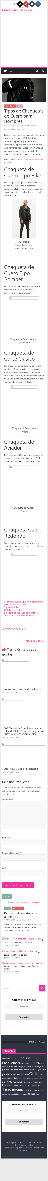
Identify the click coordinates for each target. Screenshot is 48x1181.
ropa (15, 1085)
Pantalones (7, 1078)
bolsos (25, 1058)
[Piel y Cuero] (5, 71)
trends (10, 1094)
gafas (41, 1067)
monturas (20, 1074)
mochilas (22, 1070)
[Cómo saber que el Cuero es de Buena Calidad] (23, 963)
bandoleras (16, 1059)
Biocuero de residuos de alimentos (17, 10)
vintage (23, 1094)
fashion (36, 1067)
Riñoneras (7, 1084)
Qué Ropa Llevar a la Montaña (20, 768)
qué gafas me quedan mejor (34, 1082)
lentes (13, 1070)
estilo (11, 1066)
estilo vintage (18, 1067)
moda (27, 1070)
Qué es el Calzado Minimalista (19, 615)
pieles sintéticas (36, 1079)
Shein (24, 511)
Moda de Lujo (35, 1070)
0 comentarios (35, 125)
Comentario (8, 799)
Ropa (20, 106)
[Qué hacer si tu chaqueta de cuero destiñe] (21, 938)
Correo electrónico (11, 852)
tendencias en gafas (30, 1090)
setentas (39, 1085)
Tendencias (12, 1089)
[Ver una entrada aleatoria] (43, 71)
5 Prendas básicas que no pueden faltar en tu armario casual (24, 603)
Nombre (6, 837)
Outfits (35, 1073)
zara (37, 1094)
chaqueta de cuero (38, 1059)
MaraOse (22, 125)
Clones (21, 1063)
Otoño (26, 1074)
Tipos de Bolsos (12, 607)
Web (4, 868)
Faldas (30, 1066)
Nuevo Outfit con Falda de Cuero (22, 689)
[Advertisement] (24, 42)
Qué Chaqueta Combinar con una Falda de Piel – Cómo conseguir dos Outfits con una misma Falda (23, 731)
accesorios (6, 1058)
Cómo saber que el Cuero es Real (22, 953)
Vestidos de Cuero (14, 628)
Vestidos (16, 1094)
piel (14, 1078)
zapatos (30, 1093)
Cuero (7, 908)
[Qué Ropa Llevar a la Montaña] (24, 744)
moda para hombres (23, 129)
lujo (16, 1070)
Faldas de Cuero (35, 640)
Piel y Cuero (9, 106)
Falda (25, 1067)
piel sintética (9, 1081)
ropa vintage (31, 1085)
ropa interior (22, 1085)
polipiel (20, 1082)
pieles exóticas (23, 1078)
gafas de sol (6, 1070)
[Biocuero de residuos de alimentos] (24, 902)
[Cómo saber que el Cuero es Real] (17, 951)
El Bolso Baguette (13, 610)
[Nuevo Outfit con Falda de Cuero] (15, 660)
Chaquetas (10, 129)
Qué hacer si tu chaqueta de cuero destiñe (24, 941)
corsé (27, 1063)
